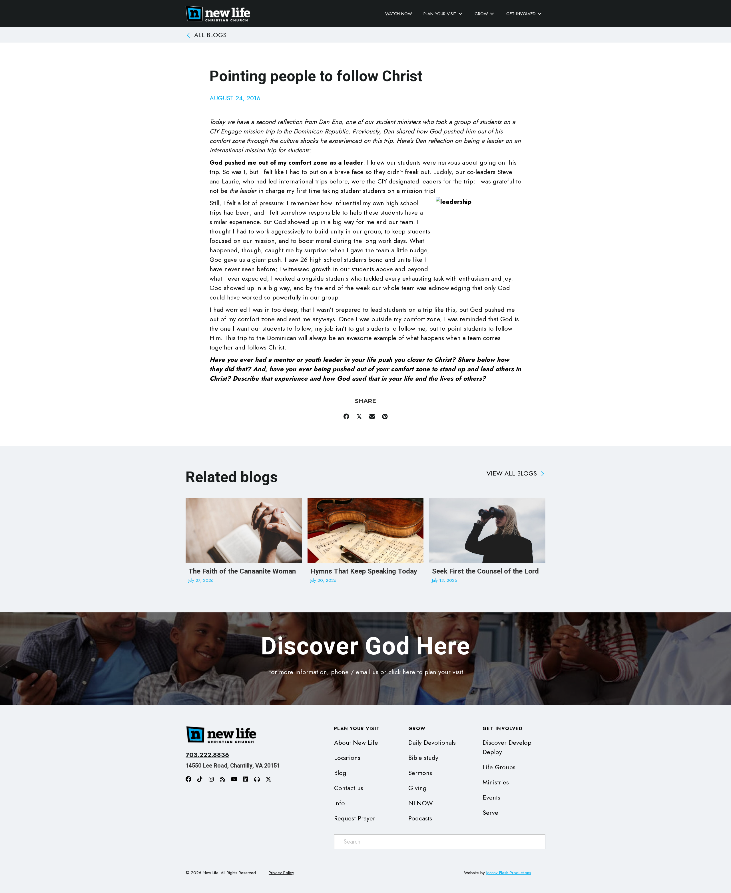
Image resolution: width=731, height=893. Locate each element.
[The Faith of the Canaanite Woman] (244, 544)
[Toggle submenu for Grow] (492, 14)
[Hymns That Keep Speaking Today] (366, 544)
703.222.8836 (207, 754)
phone (340, 671)
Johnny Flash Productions (508, 873)
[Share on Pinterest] (384, 416)
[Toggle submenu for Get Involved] (539, 14)
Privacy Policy (281, 873)
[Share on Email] (372, 416)
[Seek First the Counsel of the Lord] (487, 544)
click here (401, 671)
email (363, 671)
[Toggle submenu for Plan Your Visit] (460, 14)
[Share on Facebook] (346, 416)
